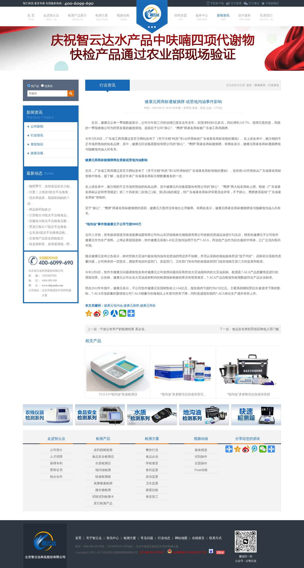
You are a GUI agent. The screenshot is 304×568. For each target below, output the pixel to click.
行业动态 (164, 538)
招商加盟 (180, 15)
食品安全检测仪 (103, 456)
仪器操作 (201, 463)
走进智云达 (51, 15)
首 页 (30, 15)
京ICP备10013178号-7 (151, 552)
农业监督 (152, 476)
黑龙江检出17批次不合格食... (49, 226)
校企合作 (56, 476)
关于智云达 (94, 538)
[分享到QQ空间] (88, 313)
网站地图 (181, 538)
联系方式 (215, 538)
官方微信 (254, 3)
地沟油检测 (103, 470)
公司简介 (56, 450)
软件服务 (244, 15)
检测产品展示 (77, 15)
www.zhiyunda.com (52, 285)
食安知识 (37, 144)
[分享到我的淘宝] (271, 449)
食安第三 (152, 496)
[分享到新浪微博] (97, 313)
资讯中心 (112, 538)
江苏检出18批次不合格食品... (49, 215)
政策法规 (37, 153)
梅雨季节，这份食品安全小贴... (50, 186)
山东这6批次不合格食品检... (48, 232)
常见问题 (147, 538)
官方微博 (236, 3)
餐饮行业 (152, 450)
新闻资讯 (223, 15)
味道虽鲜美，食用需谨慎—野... (50, 244)
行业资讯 (37, 135)
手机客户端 (217, 3)
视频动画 (123, 15)
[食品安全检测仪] (100, 414)
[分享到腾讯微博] (105, 313)
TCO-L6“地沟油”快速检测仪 (118, 394)
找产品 (35, 86)
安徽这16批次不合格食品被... (49, 221)
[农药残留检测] (48, 414)
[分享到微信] (122, 313)
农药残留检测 (103, 450)
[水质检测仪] (152, 414)
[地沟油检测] (204, 414)
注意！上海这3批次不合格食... (50, 192)
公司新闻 (37, 126)
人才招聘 (56, 456)
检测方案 (101, 15)
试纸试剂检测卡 (103, 496)
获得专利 (56, 463)
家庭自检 (152, 490)
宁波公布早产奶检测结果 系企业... (123, 329)
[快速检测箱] (256, 414)
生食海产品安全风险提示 (46, 238)
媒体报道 (201, 450)
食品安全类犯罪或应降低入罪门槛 (255, 329)
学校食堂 (152, 463)
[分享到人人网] (114, 313)
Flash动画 (201, 470)
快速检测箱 (103, 476)
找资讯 (49, 86)
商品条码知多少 (40, 209)
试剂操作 (201, 456)
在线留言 (198, 538)
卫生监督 (152, 483)
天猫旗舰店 (272, 3)
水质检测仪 (103, 463)
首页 (249, 85)
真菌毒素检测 (103, 483)
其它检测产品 (103, 503)
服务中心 (202, 15)
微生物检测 (103, 490)
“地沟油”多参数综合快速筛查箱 (248, 394)
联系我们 (266, 15)
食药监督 (152, 470)
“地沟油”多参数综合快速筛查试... (183, 394)
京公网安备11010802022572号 (189, 552)
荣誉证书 (56, 470)
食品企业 (152, 456)
